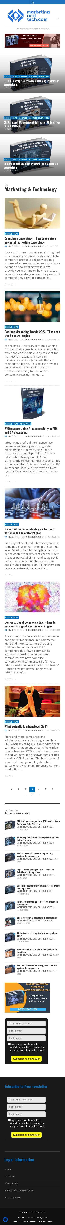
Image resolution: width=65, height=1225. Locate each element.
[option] (32, 115)
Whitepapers (25, 424)
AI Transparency (12, 1197)
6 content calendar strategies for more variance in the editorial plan (30, 531)
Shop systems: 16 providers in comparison (37, 917)
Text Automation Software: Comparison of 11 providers (38, 951)
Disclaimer (10, 1176)
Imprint (8, 1169)
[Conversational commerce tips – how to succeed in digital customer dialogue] (28, 597)
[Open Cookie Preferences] (5, 1221)
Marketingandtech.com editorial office (25, 246)
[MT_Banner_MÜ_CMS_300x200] (27, 997)
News (16, 234)
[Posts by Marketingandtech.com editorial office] (6, 246)
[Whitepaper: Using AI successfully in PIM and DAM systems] (28, 403)
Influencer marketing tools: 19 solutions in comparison (37, 903)
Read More (9, 284)
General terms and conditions (19, 1190)
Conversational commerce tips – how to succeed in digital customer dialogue (30, 624)
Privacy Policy (11, 1183)
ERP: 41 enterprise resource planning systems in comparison (35, 855)
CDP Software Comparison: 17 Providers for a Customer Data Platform (38, 822)
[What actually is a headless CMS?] (28, 701)
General (8, 234)
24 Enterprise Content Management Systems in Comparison (38, 839)
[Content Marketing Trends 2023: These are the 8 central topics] (28, 306)
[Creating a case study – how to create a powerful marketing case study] (28, 213)
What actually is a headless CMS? (26, 726)
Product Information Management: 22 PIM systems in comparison (37, 967)
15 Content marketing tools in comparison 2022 (37, 934)
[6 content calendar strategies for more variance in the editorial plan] (28, 504)
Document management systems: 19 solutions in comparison (38, 887)
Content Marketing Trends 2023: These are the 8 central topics (32, 333)
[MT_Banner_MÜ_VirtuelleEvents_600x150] (32, 40)
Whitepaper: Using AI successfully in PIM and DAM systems (31, 430)
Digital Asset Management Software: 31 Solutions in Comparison (35, 871)
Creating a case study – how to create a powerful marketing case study (30, 240)
